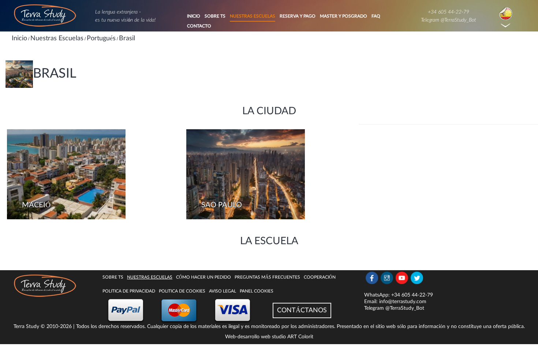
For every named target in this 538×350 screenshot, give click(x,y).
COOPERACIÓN (320, 277)
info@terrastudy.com (402, 301)
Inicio (193, 16)
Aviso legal (222, 291)
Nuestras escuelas (149, 277)
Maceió (36, 205)
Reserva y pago (297, 16)
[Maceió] (66, 174)
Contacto (199, 26)
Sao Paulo (221, 205)
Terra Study (26, 326)
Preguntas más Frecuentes (267, 277)
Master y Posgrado (343, 16)
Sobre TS (215, 16)
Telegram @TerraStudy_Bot (448, 20)
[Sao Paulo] (245, 174)
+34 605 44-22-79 (448, 12)
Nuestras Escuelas (252, 16)
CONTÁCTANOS (302, 310)
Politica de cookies (182, 291)
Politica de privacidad (128, 291)
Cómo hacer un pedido (203, 277)
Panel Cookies (256, 291)
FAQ (375, 16)
